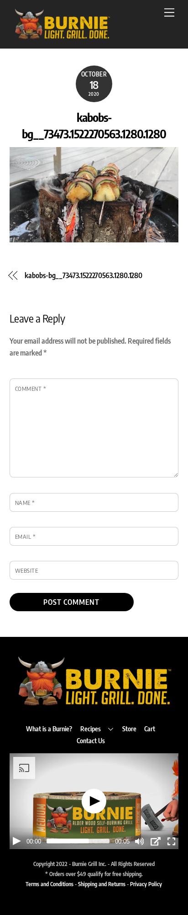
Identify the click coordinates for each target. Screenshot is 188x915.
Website (26, 570)
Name (25, 502)
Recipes (90, 728)
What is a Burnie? (49, 728)
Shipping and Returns (101, 884)
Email (25, 536)
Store (129, 728)
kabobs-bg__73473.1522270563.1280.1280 (83, 275)
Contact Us (91, 740)
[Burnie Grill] (62, 37)
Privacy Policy (146, 884)
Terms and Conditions (49, 884)
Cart (149, 728)
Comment (31, 388)
